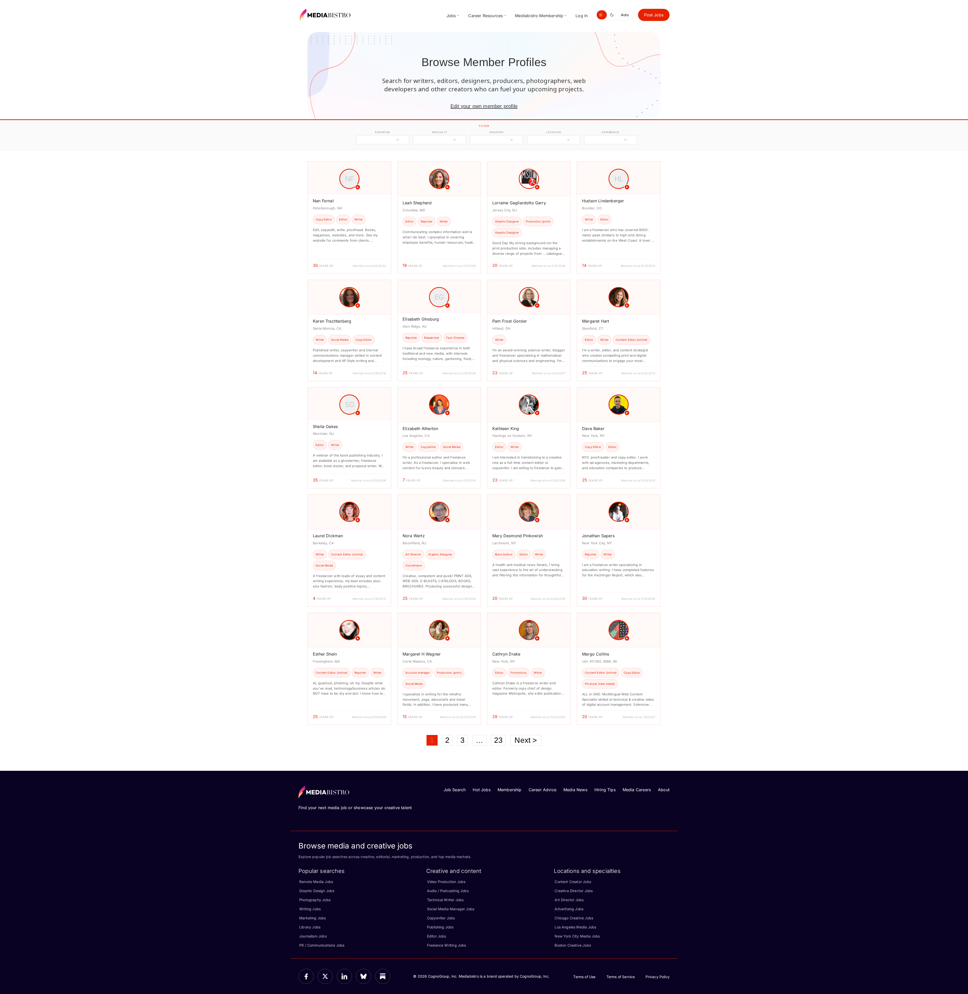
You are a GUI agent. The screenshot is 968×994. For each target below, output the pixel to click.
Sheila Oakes (325, 426)
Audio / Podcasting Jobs (448, 891)
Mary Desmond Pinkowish (517, 535)
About (664, 789)
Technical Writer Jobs (445, 900)
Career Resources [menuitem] (485, 15)
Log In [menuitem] (582, 15)
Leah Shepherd (417, 202)
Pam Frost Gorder (509, 321)
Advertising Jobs (569, 909)
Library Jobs (309, 927)
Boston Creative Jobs (573, 945)
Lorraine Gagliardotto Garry (519, 202)
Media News (575, 789)
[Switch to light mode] (602, 14)
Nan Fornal (323, 200)
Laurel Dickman (328, 535)
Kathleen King (505, 428)
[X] (325, 976)
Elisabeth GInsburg (421, 319)
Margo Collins (595, 654)
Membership (510, 789)
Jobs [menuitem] (451, 15)
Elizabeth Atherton (420, 428)
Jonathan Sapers (598, 535)
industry (496, 132)
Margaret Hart (595, 321)
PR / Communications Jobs (321, 945)
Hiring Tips (605, 789)
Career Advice (542, 789)
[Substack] (382, 976)
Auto (625, 15)
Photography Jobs (314, 900)
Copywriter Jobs (441, 918)
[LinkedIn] (344, 976)
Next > (526, 740)
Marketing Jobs (312, 918)
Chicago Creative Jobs (574, 918)
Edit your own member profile (484, 106)
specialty (439, 132)
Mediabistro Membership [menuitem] (539, 15)
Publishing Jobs (440, 927)
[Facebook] (306, 976)
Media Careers (637, 789)
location (553, 132)
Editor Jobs (436, 936)
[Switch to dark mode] (613, 14)
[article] (349, 217)
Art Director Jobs (569, 900)
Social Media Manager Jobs (450, 909)
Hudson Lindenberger (603, 200)
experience (610, 132)
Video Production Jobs (446, 881)
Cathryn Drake (506, 654)
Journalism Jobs (313, 936)
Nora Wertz (414, 535)
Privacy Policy (658, 977)
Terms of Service (621, 977)
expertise (382, 132)
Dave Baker (593, 428)
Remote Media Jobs (316, 881)
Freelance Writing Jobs (446, 945)
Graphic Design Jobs (316, 891)
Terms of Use (584, 977)
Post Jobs (653, 14)
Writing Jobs (310, 909)
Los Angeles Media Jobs (575, 927)
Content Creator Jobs (573, 881)
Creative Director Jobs (574, 891)
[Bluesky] (363, 976)
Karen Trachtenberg (332, 321)
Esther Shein (325, 654)
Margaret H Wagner (422, 654)
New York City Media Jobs (577, 936)
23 (498, 740)
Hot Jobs (481, 789)
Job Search (455, 789)
